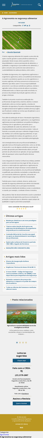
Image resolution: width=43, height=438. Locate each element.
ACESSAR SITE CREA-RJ (22, 424)
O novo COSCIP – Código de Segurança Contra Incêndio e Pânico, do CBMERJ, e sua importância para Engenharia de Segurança (21, 273)
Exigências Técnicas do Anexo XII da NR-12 (20, 267)
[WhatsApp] (29, 25)
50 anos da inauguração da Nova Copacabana (17, 262)
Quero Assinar (21, 403)
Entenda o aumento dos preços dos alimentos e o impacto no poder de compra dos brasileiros (21, 281)
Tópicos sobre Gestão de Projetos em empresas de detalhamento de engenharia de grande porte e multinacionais (21, 228)
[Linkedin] (27, 25)
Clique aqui (21, 360)
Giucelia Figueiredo (13, 52)
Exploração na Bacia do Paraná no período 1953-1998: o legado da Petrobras (21, 243)
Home (6, 13)
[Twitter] (25, 25)
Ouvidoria (25, 394)
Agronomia (13, 13)
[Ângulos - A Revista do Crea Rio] (22, 5)
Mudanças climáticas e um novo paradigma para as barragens (21, 221)
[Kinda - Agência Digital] (21, 427)
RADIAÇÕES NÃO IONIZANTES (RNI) (18, 248)
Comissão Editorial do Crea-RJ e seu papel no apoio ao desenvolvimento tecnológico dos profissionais (21, 236)
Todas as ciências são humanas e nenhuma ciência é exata (21, 288)
